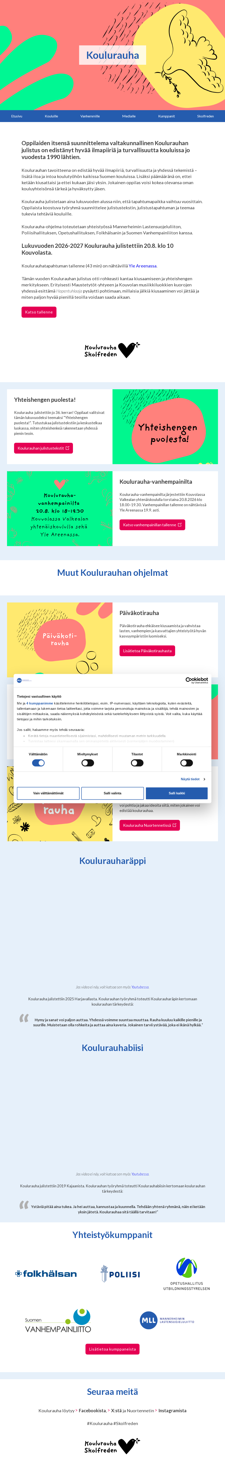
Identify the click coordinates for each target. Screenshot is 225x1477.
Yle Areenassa (142, 265)
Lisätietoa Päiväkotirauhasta (147, 650)
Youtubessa (140, 987)
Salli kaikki (177, 793)
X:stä (116, 1410)
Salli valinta (112, 793)
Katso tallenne (39, 311)
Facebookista (92, 1410)
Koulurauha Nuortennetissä (147, 825)
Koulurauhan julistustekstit (41, 448)
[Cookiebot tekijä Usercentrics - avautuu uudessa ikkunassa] (189, 680)
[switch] (88, 763)
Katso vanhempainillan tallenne (150, 524)
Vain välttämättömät (48, 793)
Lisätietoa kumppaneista (112, 1349)
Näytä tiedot (190, 779)
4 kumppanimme (39, 703)
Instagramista (172, 1410)
